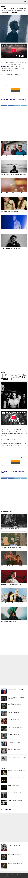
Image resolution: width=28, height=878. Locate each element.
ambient (5, 99)
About (8, 874)
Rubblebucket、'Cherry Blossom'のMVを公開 (11, 566)
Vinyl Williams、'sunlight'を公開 (8, 621)
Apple (16, 91)
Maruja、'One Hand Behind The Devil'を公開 (11, 528)
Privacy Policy (18, 874)
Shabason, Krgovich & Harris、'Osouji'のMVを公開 (12, 156)
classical (10, 99)
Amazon (16, 88)
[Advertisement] (14, 122)
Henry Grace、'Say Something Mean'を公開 (11, 547)
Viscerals (13, 456)
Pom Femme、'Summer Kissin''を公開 (9, 211)
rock (2, 472)
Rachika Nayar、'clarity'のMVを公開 (9, 230)
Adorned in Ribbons (15, 85)
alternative (6, 471)
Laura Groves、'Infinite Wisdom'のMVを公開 (11, 584)
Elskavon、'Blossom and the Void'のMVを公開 (11, 193)
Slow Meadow (4, 66)
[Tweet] (20, 105)
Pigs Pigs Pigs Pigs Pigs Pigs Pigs (18, 471)
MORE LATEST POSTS (7, 809)
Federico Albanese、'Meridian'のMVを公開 (10, 248)
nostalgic (15, 99)
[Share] (7, 105)
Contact (12, 874)
